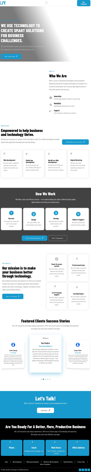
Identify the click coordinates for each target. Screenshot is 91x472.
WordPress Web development (53, 161)
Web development (9, 160)
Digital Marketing (76, 160)
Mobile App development (30, 161)
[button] (46, 2)
